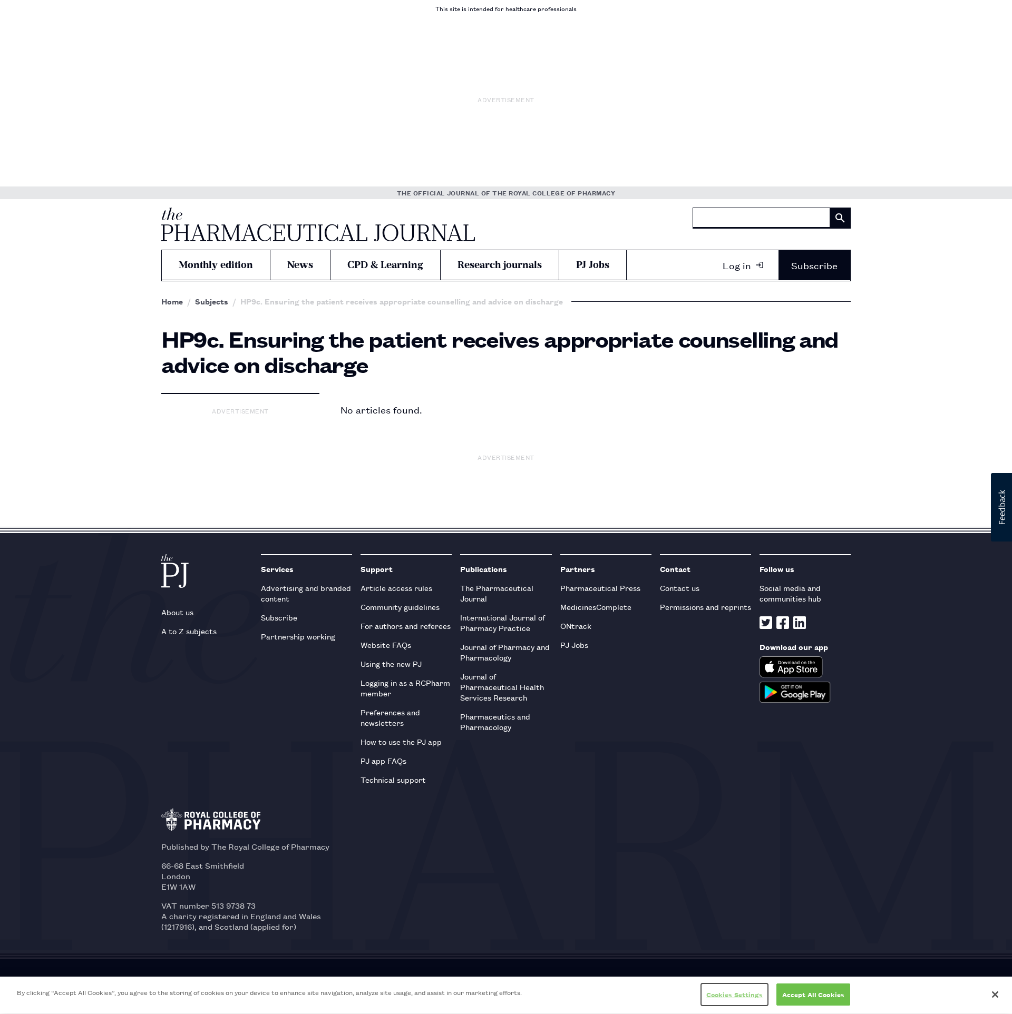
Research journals (500, 265)
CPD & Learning (385, 265)
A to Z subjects (189, 630)
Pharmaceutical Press (600, 587)
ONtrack (575, 625)
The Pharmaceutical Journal (496, 593)
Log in (737, 265)
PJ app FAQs (383, 760)
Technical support (393, 779)
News (300, 265)
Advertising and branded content (306, 593)
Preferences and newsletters (390, 717)
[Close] (995, 994)
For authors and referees (406, 625)
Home (172, 301)
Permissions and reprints (705, 606)
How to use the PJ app (401, 741)
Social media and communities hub (790, 593)
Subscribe (814, 265)
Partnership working (298, 636)
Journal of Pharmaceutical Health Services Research (502, 687)
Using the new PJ (391, 663)
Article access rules (396, 587)
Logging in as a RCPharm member (405, 687)
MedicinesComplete (595, 606)
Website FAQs (386, 644)
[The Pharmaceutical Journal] (318, 224)
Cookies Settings (734, 994)
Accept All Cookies (813, 994)
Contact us (679, 587)
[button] (1001, 507)
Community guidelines (400, 606)
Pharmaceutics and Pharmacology (495, 721)
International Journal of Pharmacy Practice (502, 622)
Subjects (211, 301)
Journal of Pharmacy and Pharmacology (505, 652)
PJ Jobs (592, 265)
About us (177, 611)
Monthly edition (216, 265)
